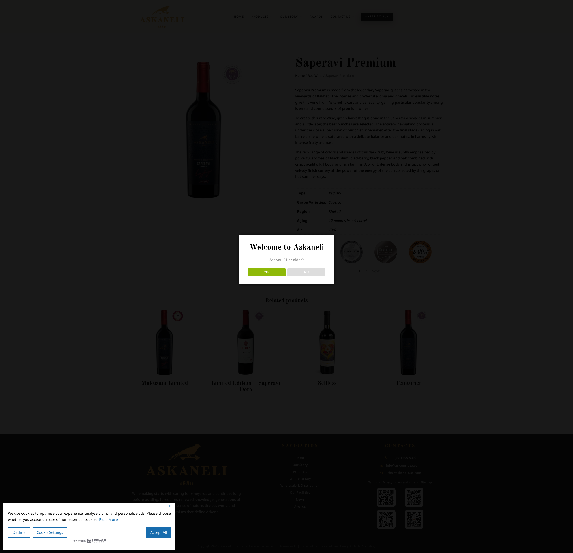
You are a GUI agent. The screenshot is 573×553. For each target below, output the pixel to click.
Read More (108, 519)
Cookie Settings (50, 532)
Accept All (158, 532)
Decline (19, 532)
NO (306, 272)
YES (266, 272)
